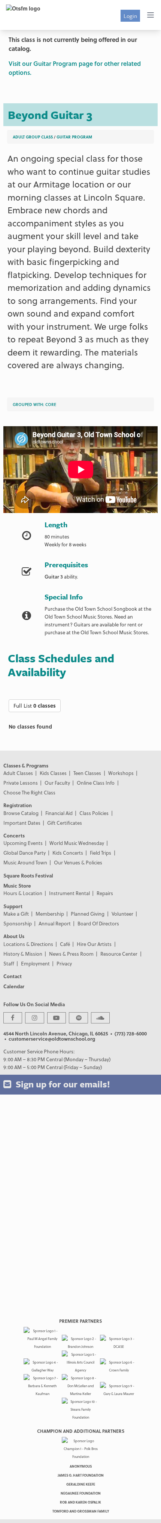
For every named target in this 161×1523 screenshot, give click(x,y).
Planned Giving (87, 913)
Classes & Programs (25, 765)
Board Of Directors (98, 923)
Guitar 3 (54, 576)
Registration (17, 805)
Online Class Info (96, 782)
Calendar (13, 986)
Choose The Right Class (29, 792)
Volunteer (122, 913)
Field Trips (100, 852)
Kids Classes (53, 772)
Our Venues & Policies (78, 862)
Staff (8, 963)
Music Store (17, 885)
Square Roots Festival (28, 875)
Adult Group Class (33, 137)
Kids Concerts (67, 852)
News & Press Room (71, 953)
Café (65, 943)
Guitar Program (74, 137)
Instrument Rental (69, 893)
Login (130, 16)
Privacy (64, 963)
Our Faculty (57, 782)
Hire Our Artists (94, 943)
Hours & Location (22, 893)
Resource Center (118, 953)
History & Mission (22, 953)
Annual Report (55, 923)
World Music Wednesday (76, 842)
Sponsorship (17, 923)
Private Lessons (20, 782)
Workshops (121, 772)
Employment (35, 963)
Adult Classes (18, 772)
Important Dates (21, 822)
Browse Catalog (21, 813)
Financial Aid (59, 813)
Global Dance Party (24, 852)
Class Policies (94, 813)
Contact (12, 976)
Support (12, 906)
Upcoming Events (23, 842)
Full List (34, 705)
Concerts (14, 835)
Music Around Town (25, 862)
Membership (50, 913)
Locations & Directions (28, 943)
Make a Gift (16, 913)
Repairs (105, 893)
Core (50, 404)
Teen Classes (87, 772)
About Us (13, 936)
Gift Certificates (64, 822)
